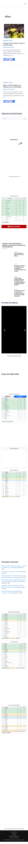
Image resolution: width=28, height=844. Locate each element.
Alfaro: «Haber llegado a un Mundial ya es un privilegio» (12, 86)
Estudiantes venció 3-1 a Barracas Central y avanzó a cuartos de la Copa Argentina (19, 293)
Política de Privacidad (14, 837)
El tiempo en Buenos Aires (14, 176)
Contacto (14, 833)
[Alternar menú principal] (25, 3)
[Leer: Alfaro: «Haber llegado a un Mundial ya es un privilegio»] (14, 73)
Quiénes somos (14, 832)
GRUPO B (20, 396)
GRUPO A (7, 396)
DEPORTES (5, 40)
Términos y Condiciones (14, 836)
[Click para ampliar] (14, 458)
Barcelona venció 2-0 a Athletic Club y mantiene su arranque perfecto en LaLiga (20, 268)
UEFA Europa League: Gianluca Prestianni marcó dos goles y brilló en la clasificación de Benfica (19, 282)
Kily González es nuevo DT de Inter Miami (19, 255)
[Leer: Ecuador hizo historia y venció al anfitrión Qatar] (14, 31)
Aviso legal (14, 834)
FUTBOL (10, 40)
